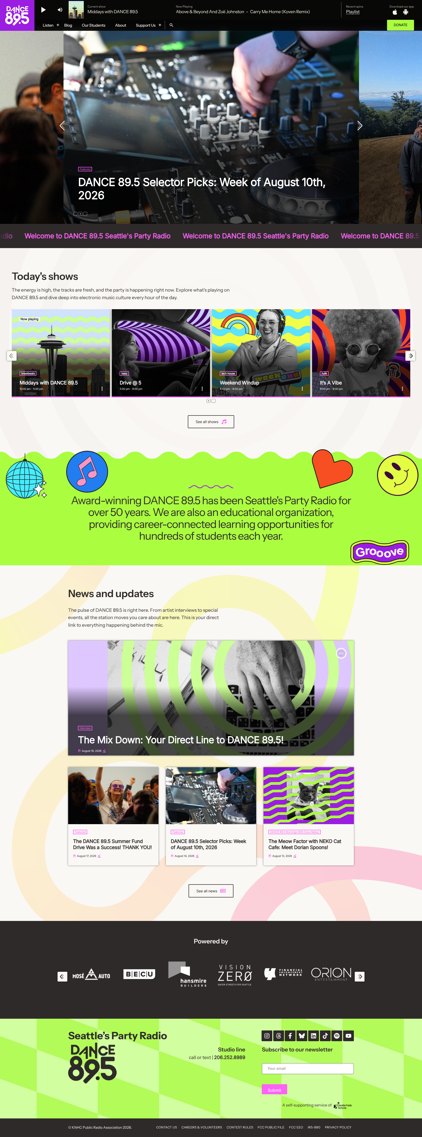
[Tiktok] (325, 1035)
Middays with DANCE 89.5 (49, 383)
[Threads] (278, 1035)
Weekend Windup (239, 383)
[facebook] (290, 1035)
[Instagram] (267, 1035)
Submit (274, 1090)
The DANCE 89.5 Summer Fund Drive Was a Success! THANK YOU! (187, 188)
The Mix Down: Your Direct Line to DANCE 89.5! (181, 740)
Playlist (353, 11)
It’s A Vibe (331, 383)
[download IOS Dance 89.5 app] (395, 12)
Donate (400, 25)
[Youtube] (348, 1035)
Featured (85, 169)
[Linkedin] (313, 1035)
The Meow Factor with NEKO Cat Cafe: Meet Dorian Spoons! (304, 844)
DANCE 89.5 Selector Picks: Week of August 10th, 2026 (208, 844)
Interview (85, 728)
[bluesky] (301, 1035)
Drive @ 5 (130, 383)
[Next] (358, 126)
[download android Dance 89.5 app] (405, 12)
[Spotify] (336, 1035)
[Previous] (63, 126)
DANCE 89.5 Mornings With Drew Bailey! (294, 832)
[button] (75, 214)
